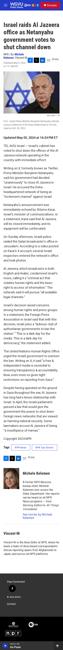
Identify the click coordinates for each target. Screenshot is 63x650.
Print (55, 59)
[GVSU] (13, 624)
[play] (5, 645)
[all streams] (58, 645)
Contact (11, 604)
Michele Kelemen (36, 473)
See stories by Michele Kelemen (37, 516)
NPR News (20, 447)
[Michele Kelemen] (11, 478)
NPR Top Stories (45, 447)
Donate (52, 5)
